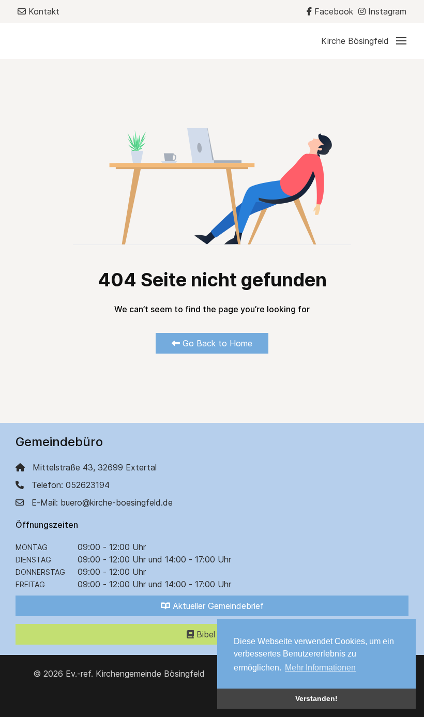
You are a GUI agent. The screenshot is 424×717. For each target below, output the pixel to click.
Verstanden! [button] (316, 698)
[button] (363, 41)
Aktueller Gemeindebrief (217, 606)
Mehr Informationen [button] (320, 667)
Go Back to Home (216, 343)
